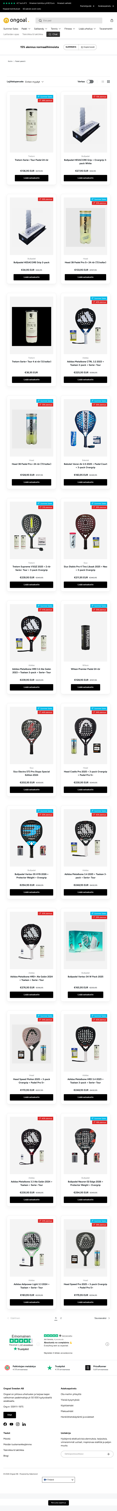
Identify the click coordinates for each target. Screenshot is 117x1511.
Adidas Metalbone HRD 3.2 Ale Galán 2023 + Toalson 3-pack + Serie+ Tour (31, 671)
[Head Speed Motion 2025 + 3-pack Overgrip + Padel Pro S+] (31, 1043)
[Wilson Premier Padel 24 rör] (85, 633)
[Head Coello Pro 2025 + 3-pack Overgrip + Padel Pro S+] (85, 735)
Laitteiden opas (11, 34)
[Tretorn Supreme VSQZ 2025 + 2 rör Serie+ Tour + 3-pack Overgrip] (31, 530)
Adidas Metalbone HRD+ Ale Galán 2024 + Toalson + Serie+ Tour (31, 978)
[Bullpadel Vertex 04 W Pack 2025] (85, 940)
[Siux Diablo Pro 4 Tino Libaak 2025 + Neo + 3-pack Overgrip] (85, 530)
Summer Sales (10, 28)
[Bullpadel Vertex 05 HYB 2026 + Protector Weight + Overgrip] (31, 838)
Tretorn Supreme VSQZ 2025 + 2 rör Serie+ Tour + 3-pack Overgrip (32, 568)
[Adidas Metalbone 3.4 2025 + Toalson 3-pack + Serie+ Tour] (85, 838)
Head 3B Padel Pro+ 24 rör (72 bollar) (31, 464)
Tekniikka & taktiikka (32, 34)
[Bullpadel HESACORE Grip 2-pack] (31, 226)
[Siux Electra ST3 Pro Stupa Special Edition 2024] (31, 735)
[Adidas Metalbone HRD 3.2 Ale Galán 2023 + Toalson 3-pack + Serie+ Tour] (31, 633)
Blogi (6, 1455)
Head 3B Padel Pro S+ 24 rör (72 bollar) (85, 262)
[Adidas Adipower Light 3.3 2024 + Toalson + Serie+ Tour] (31, 1248)
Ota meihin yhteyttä (71, 1394)
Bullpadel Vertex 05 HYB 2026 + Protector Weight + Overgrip (32, 876)
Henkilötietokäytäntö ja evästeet (77, 1417)
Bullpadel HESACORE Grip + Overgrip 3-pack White (85, 162)
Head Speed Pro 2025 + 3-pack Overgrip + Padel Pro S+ (85, 1286)
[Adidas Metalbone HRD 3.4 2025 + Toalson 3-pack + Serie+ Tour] (85, 1043)
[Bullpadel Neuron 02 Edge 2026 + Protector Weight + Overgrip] (85, 1145)
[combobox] (69, 20)
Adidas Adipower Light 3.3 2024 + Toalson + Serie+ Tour (32, 1286)
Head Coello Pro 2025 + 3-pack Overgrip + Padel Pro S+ (85, 773)
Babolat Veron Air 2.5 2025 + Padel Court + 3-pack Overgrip (85, 466)
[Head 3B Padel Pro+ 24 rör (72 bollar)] (31, 428)
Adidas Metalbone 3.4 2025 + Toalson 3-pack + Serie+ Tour (85, 876)
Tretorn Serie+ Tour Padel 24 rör (31, 160)
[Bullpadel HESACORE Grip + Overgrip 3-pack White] (85, 123)
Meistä (6, 1438)
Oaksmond (33, 1474)
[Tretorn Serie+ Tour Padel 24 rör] (31, 123)
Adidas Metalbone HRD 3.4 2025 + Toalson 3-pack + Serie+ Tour (85, 1081)
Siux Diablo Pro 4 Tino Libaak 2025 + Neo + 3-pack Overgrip (85, 568)
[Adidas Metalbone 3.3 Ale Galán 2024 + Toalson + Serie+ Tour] (31, 1145)
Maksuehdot (67, 1411)
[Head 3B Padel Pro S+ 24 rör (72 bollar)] (85, 226)
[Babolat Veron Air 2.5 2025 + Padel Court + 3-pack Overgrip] (85, 428)
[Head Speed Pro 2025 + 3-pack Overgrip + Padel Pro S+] (85, 1248)
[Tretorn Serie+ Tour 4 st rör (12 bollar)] (31, 325)
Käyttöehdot (67, 1405)
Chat (9, 1415)
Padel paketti (20, 61)
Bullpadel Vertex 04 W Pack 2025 (85, 976)
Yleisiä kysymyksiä (70, 1399)
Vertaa (81, 81)
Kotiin (10, 61)
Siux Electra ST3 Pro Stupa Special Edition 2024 (31, 773)
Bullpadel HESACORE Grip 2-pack (32, 262)
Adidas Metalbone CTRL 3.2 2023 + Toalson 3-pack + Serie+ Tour (85, 363)
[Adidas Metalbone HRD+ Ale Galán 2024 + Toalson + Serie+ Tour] (31, 940)
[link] (30, 1318)
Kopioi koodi (89, 47)
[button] (112, 20)
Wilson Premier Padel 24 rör (85, 669)
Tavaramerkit (105, 28)
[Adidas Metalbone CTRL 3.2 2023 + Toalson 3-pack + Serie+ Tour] (85, 325)
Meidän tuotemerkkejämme (17, 1444)
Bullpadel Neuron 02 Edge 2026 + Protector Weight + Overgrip (85, 1183)
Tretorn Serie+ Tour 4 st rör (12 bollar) (31, 361)
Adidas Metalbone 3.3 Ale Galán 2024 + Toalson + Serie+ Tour (31, 1183)
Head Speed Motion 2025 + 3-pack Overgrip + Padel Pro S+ (31, 1081)
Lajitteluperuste (15, 81)
